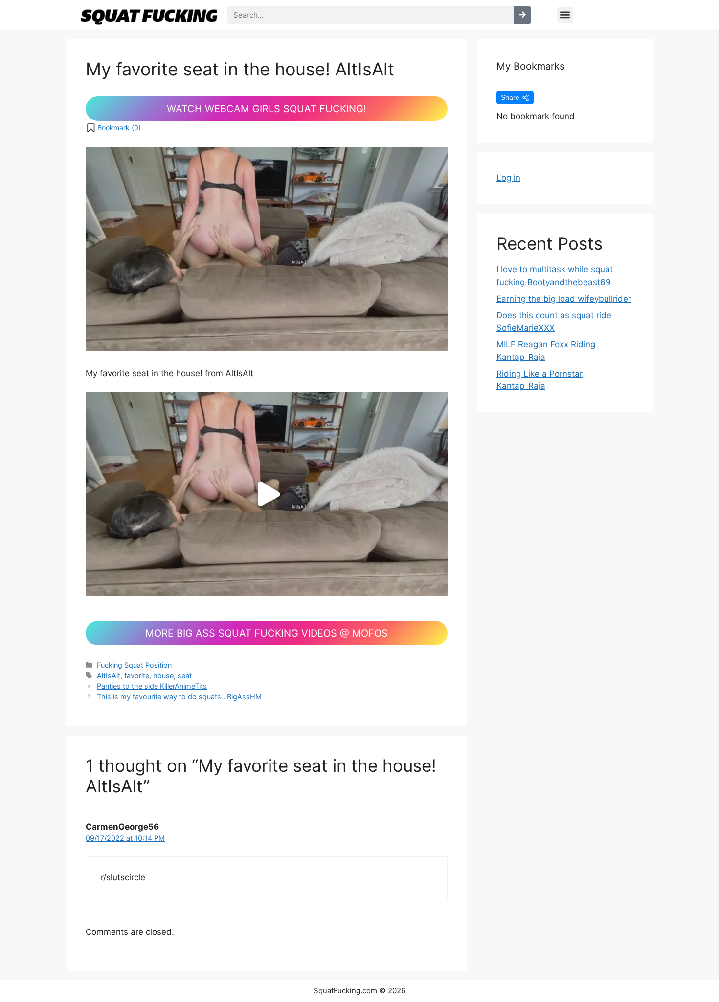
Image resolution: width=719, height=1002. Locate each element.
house (163, 675)
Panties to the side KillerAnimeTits (152, 686)
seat (185, 675)
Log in (508, 178)
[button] (565, 15)
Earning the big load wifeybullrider (563, 299)
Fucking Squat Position (134, 665)
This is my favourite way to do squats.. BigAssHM (179, 696)
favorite (136, 675)
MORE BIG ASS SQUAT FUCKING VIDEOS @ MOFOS (266, 633)
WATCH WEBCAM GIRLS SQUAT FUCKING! (266, 109)
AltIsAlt (108, 675)
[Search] (522, 15)
